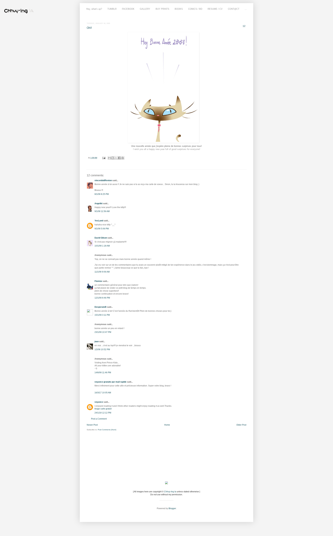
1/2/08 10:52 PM (102, 349)
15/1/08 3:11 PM (102, 315)
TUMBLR (112, 9)
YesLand (99, 220)
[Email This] (109, 158)
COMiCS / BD (195, 9)
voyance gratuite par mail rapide (110, 382)
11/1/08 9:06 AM (102, 272)
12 (244, 26)
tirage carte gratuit (103, 409)
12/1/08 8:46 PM (102, 298)
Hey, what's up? (94, 9)
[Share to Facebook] (119, 158)
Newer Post (92, 425)
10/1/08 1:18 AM (102, 246)
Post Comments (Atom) (107, 430)
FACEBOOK (128, 9)
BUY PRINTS (162, 9)
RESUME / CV (215, 9)
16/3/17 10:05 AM (103, 392)
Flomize (98, 281)
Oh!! (89, 27)
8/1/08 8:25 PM (102, 194)
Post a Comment (99, 419)
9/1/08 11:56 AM (102, 211)
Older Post (241, 425)
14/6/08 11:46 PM (103, 372)
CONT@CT (233, 9)
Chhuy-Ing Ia (170, 491)
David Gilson (101, 238)
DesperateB (100, 307)
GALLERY (145, 9)
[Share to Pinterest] (122, 158)
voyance (99, 402)
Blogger (172, 508)
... (246, 9)
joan (97, 341)
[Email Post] (103, 158)
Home (167, 425)
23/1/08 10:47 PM (103, 332)
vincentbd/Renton (103, 180)
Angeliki (99, 203)
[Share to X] (116, 158)
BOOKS (179, 9)
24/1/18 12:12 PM (103, 413)
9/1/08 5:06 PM (102, 228)
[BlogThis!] (112, 158)
